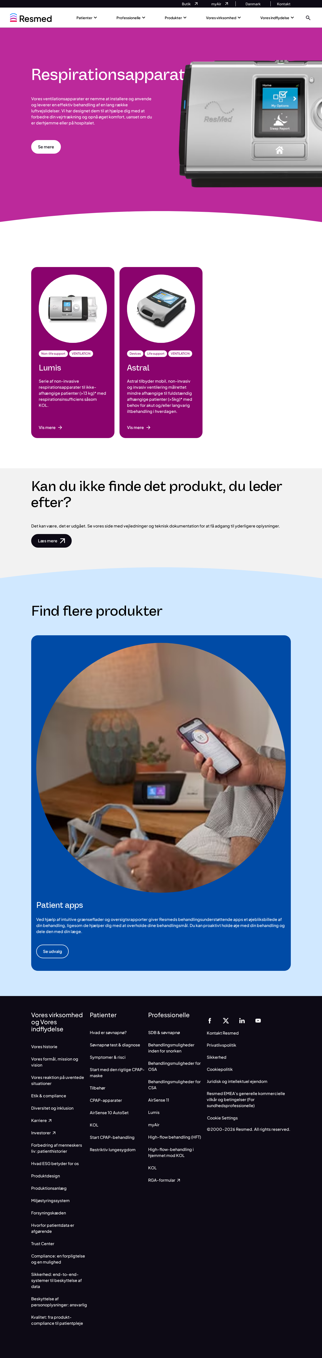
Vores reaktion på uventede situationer (57, 1080)
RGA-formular (162, 1180)
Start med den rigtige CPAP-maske (117, 1072)
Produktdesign (45, 1175)
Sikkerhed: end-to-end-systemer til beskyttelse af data (56, 1280)
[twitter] (226, 1020)
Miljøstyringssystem (50, 1200)
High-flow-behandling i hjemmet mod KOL (171, 1152)
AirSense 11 (158, 1100)
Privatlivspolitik (221, 1045)
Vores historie (44, 1046)
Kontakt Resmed (223, 1033)
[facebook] (210, 1020)
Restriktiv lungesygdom (113, 1149)
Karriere (39, 1120)
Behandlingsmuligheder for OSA (174, 1066)
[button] (308, 17)
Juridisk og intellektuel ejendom (237, 1081)
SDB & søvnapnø (164, 1032)
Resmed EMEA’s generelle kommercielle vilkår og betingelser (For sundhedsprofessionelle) (246, 1099)
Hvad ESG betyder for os (55, 1163)
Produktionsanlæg (49, 1188)
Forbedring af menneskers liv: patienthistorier (56, 1148)
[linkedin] (242, 1020)
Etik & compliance (48, 1095)
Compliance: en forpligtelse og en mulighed (58, 1259)
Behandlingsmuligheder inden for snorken (171, 1047)
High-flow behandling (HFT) (174, 1137)
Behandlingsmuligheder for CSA (174, 1084)
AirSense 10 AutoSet (109, 1112)
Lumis (153, 1112)
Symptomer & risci (108, 1057)
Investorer (41, 1132)
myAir (153, 1124)
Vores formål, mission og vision (54, 1062)
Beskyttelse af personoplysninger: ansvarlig (59, 1301)
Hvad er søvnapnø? (108, 1032)
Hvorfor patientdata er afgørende (52, 1228)
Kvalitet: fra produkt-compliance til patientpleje (57, 1320)
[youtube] (258, 1020)
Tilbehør (97, 1087)
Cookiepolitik (220, 1069)
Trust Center (42, 1243)
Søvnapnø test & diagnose (115, 1044)
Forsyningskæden (48, 1212)
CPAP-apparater (106, 1100)
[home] (31, 17)
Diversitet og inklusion (52, 1108)
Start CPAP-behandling (112, 1137)
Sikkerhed (216, 1057)
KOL (94, 1125)
